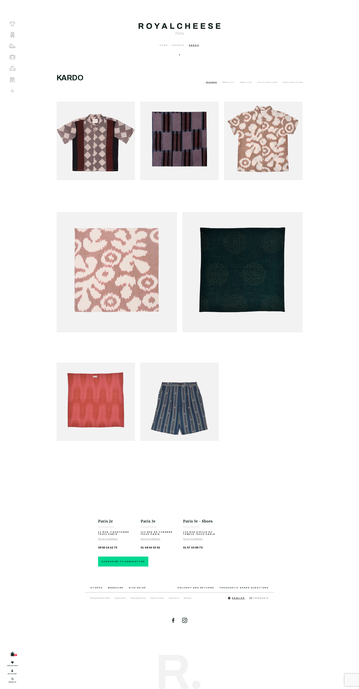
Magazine (115, 588)
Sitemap (187, 598)
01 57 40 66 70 (193, 547)
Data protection (138, 598)
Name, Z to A (246, 82)
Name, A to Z (228, 82)
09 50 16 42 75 (107, 547)
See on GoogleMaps (108, 539)
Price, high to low (293, 82)
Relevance (211, 82)
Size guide (137, 588)
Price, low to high (267, 82)
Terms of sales (157, 598)
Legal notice (120, 598)
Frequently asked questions (244, 588)
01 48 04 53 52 (150, 547)
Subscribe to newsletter (123, 562)
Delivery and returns (196, 588)
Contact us (174, 598)
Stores (96, 588)
